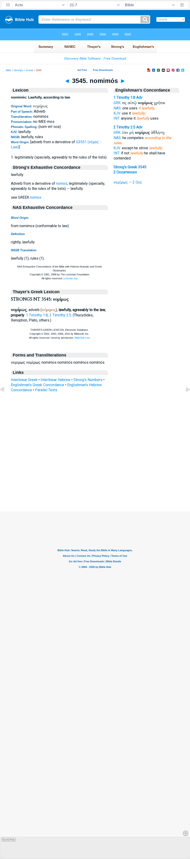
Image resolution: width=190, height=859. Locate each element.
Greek (29, 70)
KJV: (117, 113)
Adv (139, 97)
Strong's (18, 70)
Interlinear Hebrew (55, 380)
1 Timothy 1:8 (37, 315)
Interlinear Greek (24, 380)
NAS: (117, 108)
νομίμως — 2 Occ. (128, 182)
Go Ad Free (9, 839)
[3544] (6, 400)
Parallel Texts (46, 390)
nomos (61, 183)
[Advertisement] (95, 483)
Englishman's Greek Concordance (37, 385)
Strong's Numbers (87, 380)
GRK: (117, 103)
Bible (8, 70)
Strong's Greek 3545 (130, 167)
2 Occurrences (125, 172)
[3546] (184, 400)
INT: (117, 118)
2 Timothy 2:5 (60, 315)
